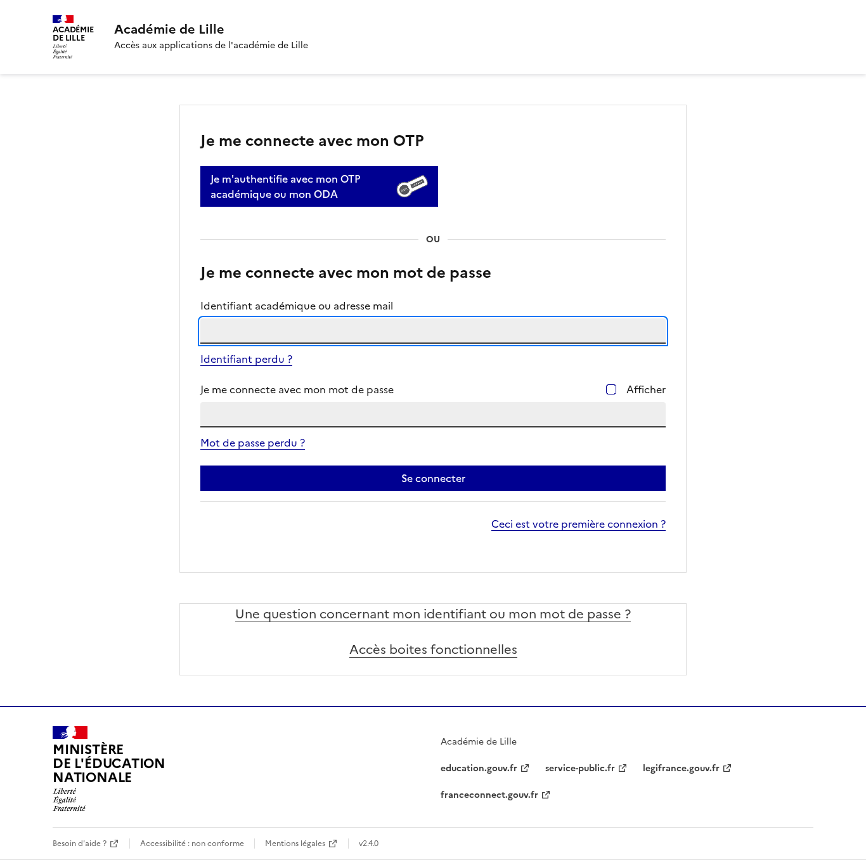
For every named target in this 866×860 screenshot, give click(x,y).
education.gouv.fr (479, 768)
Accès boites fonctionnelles (433, 649)
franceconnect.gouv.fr (489, 795)
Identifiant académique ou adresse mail (296, 305)
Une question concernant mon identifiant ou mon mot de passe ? (433, 613)
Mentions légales (295, 843)
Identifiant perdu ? (246, 359)
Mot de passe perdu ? (252, 442)
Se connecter (433, 478)
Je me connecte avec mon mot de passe (297, 389)
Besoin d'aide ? (80, 843)
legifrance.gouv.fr (681, 768)
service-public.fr (580, 768)
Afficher (646, 389)
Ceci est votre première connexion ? (578, 523)
